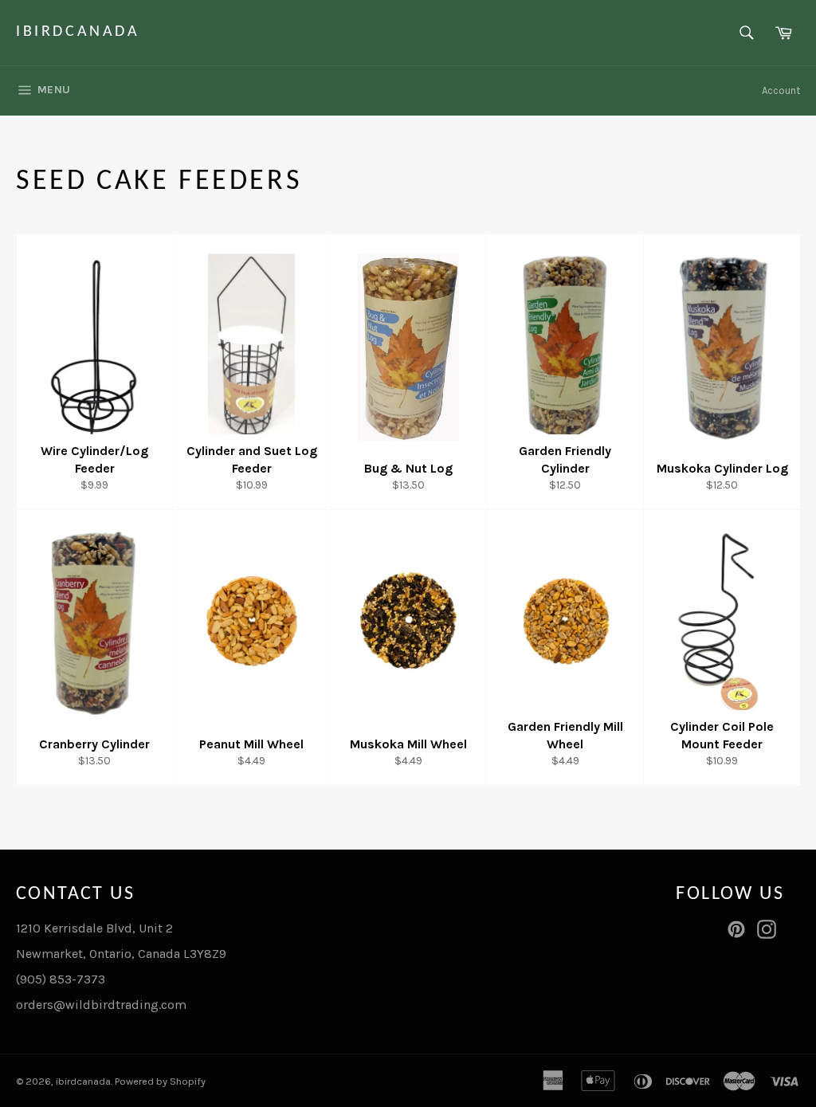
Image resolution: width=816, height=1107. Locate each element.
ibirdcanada (78, 32)
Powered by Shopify (160, 1081)
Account (781, 90)
